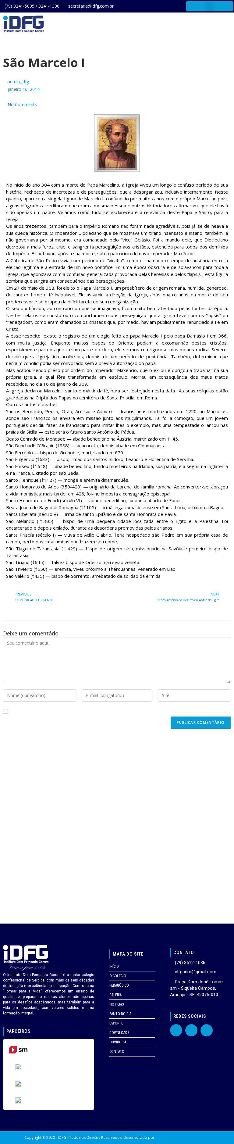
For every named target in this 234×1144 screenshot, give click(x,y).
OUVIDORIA (117, 1042)
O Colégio (117, 976)
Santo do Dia (120, 1014)
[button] (209, 6)
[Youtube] (191, 1030)
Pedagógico (119, 985)
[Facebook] (176, 1030)
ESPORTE (116, 1023)
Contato (116, 1051)
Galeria (115, 995)
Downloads (119, 1033)
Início (114, 966)
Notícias (116, 1004)
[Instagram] (206, 1030)
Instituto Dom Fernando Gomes (182, 1137)
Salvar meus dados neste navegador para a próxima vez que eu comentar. (85, 711)
